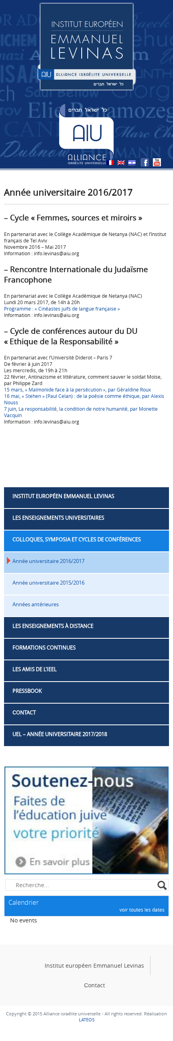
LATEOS (87, 1020)
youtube (157, 162)
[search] (163, 885)
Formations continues (44, 647)
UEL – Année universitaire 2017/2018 (59, 734)
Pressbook (27, 690)
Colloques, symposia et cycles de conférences (76, 539)
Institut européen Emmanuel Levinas (63, 496)
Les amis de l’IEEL (34, 669)
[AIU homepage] (86, 134)
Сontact (24, 712)
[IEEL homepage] (86, 45)
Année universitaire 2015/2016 (48, 582)
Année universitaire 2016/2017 (48, 561)
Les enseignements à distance (52, 625)
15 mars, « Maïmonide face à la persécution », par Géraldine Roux (77, 389)
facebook (145, 162)
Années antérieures (35, 604)
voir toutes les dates (142, 909)
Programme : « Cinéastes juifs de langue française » (62, 308)
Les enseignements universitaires (58, 517)
